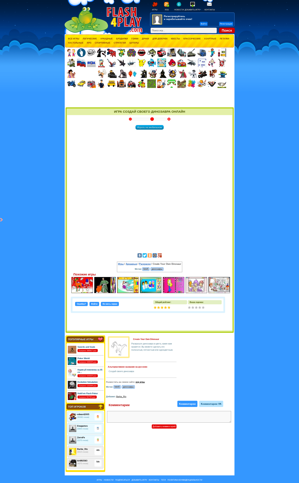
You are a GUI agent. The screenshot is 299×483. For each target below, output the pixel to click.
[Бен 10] (71, 62)
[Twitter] (145, 255)
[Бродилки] (151, 83)
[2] (193, 308)
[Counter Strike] (142, 73)
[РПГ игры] (161, 83)
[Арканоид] (171, 83)
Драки (145, 38)
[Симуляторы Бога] (161, 62)
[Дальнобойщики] (121, 83)
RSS (167, 10)
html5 (145, 269)
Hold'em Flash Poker (88, 393)
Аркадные (106, 38)
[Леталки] (121, 62)
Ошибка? (81, 304)
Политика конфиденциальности (184, 480)
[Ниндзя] (162, 73)
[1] (189, 308)
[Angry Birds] (171, 62)
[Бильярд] (211, 83)
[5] (203, 308)
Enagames (82, 426)
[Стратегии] (222, 62)
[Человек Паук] (111, 52)
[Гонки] (161, 52)
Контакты (210, 10)
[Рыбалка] (151, 52)
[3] (196, 308)
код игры (140, 382)
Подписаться (122, 480)
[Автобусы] (111, 83)
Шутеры (134, 43)
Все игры (73, 38)
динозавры (157, 269)
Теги (163, 480)
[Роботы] (192, 73)
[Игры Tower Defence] (181, 83)
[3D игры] (151, 62)
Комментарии (187, 403)
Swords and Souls (86, 347)
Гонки (134, 38)
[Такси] (81, 83)
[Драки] (111, 62)
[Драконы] (212, 73)
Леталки (224, 38)
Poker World (84, 358)
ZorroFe (81, 437)
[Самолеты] (131, 62)
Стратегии (120, 43)
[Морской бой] (202, 62)
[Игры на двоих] (71, 52)
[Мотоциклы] (71, 83)
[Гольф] (222, 83)
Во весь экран (110, 304)
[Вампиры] (141, 52)
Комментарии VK (211, 403)
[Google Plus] (160, 255)
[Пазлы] (191, 83)
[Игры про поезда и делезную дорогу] (141, 83)
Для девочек (159, 38)
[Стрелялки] (112, 73)
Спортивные (102, 43)
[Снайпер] (122, 73)
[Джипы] (131, 83)
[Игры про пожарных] (91, 83)
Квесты (175, 38)
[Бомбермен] (212, 62)
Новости (179, 10)
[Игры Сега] (91, 63)
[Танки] (191, 52)
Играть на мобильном (149, 127)
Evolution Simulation (88, 382)
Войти (94, 304)
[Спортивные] (201, 83)
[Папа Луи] (102, 73)
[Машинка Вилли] (182, 62)
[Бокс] (101, 52)
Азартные (210, 38)
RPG (89, 43)
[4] (200, 308)
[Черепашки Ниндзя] (121, 52)
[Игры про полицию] (101, 83)
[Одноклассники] (150, 255)
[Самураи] (182, 73)
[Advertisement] (150, 98)
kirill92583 (82, 460)
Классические (192, 38)
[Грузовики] (201, 52)
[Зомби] (181, 52)
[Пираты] (152, 73)
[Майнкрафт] (211, 52)
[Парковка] (222, 52)
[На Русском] (81, 62)
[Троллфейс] (91, 52)
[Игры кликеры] (81, 52)
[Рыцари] (202, 73)
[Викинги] (172, 73)
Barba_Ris (82, 449)
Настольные (75, 43)
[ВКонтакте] (140, 255)
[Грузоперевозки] (171, 52)
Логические (90, 38)
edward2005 (83, 414)
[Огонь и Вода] (132, 73)
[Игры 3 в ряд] (131, 52)
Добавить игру (192, 10)
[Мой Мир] (155, 255)
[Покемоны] (141, 62)
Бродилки (122, 38)
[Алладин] (71, 73)
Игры (154, 10)
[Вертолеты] (192, 62)
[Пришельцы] (222, 73)
